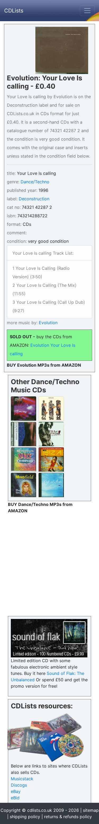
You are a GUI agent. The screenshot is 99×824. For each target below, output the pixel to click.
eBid (15, 797)
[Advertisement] (49, 563)
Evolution (47, 322)
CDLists (13, 10)
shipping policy (25, 816)
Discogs (19, 785)
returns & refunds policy (68, 816)
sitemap (91, 810)
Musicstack (22, 778)
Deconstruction (34, 198)
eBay (16, 791)
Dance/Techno (35, 181)
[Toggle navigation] (87, 10)
